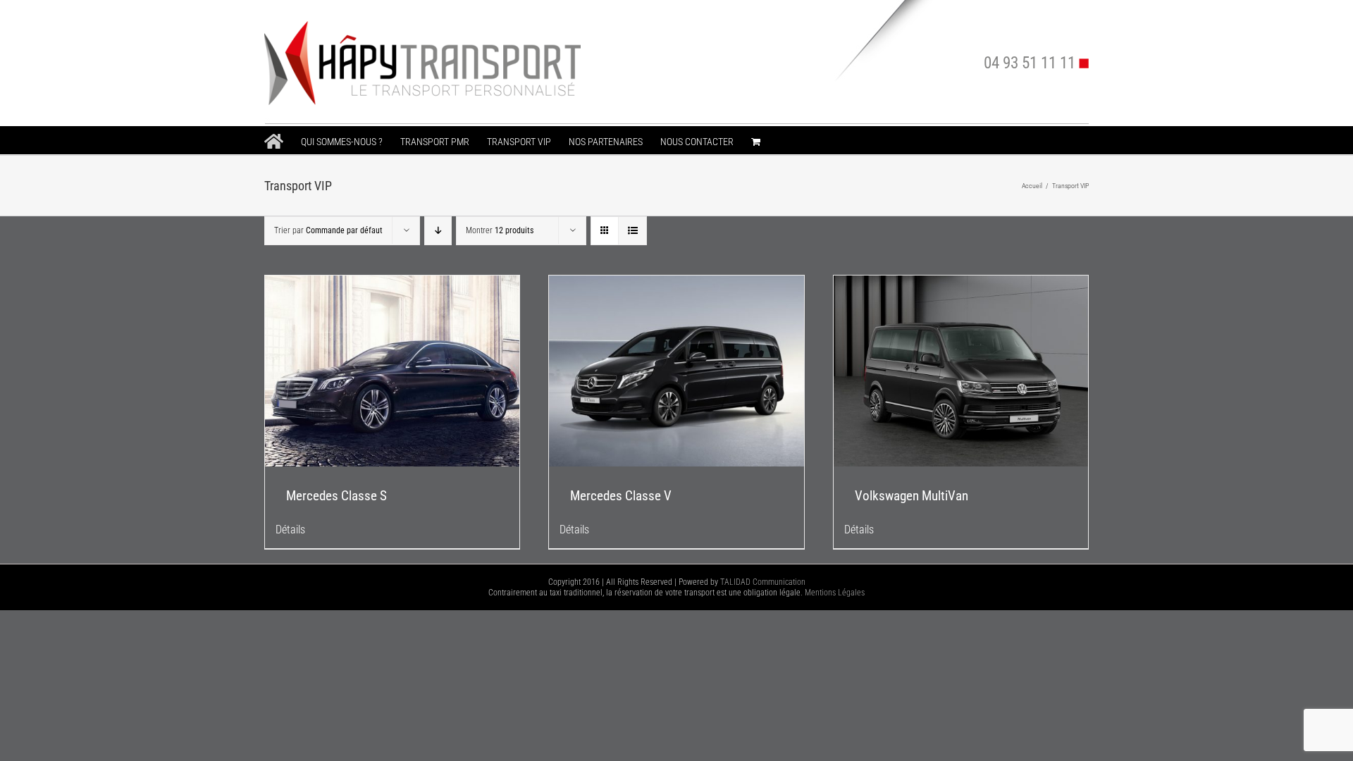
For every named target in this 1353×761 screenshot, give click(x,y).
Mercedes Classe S (336, 496)
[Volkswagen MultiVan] (961, 371)
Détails (290, 529)
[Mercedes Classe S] (392, 371)
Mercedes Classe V (621, 496)
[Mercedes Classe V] (676, 371)
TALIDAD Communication (762, 582)
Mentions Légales (835, 593)
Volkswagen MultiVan (911, 496)
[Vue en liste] (632, 231)
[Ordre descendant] (438, 230)
